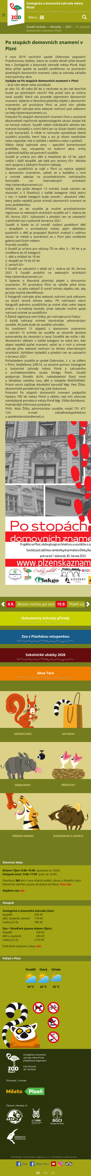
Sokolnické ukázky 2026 (45, 654)
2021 (68, 27)
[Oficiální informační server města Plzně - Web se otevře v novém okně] (25, 1091)
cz (38, 1173)
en (45, 1173)
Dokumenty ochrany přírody (45, 618)
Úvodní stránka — (37, 27)
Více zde (65, 884)
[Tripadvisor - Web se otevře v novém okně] (69, 1165)
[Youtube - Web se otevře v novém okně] (53, 1165)
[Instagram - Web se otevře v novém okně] (60, 1165)
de (53, 1173)
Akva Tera (45, 673)
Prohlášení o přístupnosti (64, 1156)
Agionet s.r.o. (43, 1156)
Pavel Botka (28, 1156)
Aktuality (55, 27)
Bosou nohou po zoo (36, 604)
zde (22, 890)
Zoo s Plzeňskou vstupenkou (45, 636)
